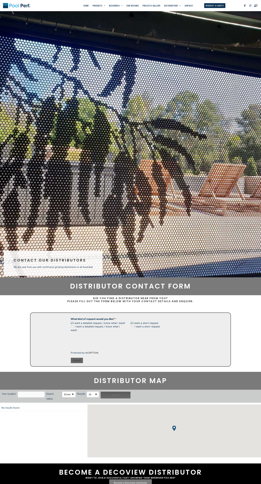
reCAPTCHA (91, 352)
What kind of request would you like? (93, 318)
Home (86, 5)
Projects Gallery (151, 5)
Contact (189, 5)
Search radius (50, 396)
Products (97, 5)
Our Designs (132, 5)
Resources (114, 5)
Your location (9, 393)
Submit (77, 360)
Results (81, 393)
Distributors (171, 5)
